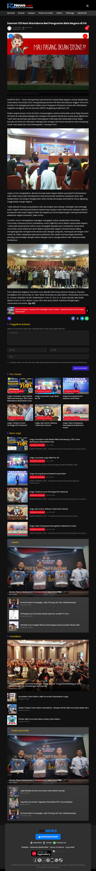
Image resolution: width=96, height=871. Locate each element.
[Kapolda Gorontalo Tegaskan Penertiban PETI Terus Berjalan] (13, 803)
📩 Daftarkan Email (48, 836)
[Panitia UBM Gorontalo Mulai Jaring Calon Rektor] (12, 720)
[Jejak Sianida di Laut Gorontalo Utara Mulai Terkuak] (13, 791)
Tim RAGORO (17, 27)
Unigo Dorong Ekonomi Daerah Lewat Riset (72, 397)
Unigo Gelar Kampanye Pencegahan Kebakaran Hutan (73, 425)
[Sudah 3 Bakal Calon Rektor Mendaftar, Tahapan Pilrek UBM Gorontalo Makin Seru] (12, 709)
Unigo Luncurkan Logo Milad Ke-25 (47, 397)
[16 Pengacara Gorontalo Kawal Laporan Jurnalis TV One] (13, 614)
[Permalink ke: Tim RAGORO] (10, 28)
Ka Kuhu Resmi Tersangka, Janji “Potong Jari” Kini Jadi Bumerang (48, 602)
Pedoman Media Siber (39, 847)
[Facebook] (73, 318)
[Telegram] (82, 318)
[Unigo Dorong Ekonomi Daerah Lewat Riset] (76, 386)
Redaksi (25, 847)
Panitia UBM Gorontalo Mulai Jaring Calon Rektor (39, 719)
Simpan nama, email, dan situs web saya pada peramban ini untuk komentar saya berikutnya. (48, 362)
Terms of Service (57, 847)
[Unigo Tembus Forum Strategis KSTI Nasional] (20, 412)
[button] (87, 5)
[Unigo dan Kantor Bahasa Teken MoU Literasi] (48, 412)
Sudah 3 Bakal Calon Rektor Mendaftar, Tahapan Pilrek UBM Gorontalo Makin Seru (53, 708)
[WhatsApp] (87, 318)
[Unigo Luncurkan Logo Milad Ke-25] (48, 386)
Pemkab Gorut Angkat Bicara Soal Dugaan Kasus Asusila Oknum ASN (49, 625)
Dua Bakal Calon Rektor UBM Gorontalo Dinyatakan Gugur (43, 697)
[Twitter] (78, 318)
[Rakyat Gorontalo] (20, 6)
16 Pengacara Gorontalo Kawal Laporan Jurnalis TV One (44, 614)
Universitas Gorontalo (16, 391)
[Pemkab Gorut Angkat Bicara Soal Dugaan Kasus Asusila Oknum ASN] (13, 626)
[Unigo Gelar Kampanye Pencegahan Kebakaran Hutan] (76, 412)
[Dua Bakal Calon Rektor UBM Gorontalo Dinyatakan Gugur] (12, 697)
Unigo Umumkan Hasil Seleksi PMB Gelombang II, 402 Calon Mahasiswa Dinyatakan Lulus (20, 398)
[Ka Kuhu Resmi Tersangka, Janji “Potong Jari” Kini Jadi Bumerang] (13, 603)
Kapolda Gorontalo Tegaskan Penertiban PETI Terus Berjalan (46, 802)
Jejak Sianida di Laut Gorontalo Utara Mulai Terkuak (42, 791)
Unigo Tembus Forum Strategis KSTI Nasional (17, 424)
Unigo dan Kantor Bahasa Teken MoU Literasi (46, 424)
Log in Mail (70, 847)
